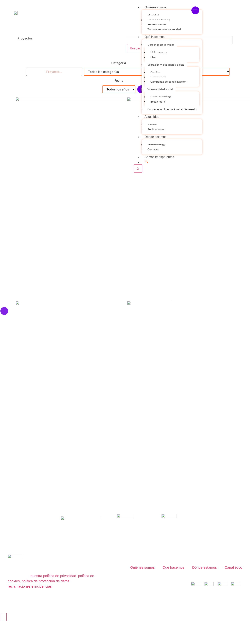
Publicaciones (155, 129)
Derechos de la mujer (160, 44)
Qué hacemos (173, 567)
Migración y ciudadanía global (165, 64)
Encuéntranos (156, 144)
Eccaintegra (157, 101)
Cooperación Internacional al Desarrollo (171, 109)
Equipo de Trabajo (158, 19)
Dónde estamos (155, 136)
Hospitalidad (158, 77)
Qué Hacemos (154, 36)
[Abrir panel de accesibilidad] (3, 617)
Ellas (153, 57)
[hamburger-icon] (195, 11)
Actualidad (152, 116)
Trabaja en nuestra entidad (164, 29)
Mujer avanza (158, 52)
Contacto (153, 149)
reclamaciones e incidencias (30, 586)
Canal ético (233, 567)
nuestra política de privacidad (53, 576)
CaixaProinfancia (160, 96)
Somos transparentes (159, 157)
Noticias (152, 124)
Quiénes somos (155, 7)
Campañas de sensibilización (168, 81)
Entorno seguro (157, 24)
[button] (146, 162)
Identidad (153, 15)
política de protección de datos (45, 581)
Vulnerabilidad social (160, 89)
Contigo (155, 72)
